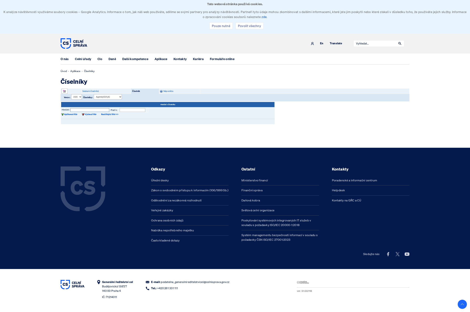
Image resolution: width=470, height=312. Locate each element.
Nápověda (167, 91)
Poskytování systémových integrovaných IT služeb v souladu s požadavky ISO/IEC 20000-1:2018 (276, 222)
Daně (112, 59)
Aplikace (161, 59)
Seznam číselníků (90, 91)
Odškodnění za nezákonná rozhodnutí (176, 200)
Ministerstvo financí (254, 180)
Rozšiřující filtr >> (109, 114)
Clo (99, 59)
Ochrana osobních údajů (167, 220)
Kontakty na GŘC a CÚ (346, 200)
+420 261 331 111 (167, 288)
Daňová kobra (250, 200)
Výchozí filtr (90, 114)
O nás (65, 59)
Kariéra (198, 59)
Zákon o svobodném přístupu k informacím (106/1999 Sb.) (190, 190)
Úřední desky (160, 180)
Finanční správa (252, 190)
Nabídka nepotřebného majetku (172, 230)
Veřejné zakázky (162, 210)
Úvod (64, 71)
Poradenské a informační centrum (354, 180)
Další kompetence (135, 59)
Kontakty (180, 59)
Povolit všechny (249, 26)
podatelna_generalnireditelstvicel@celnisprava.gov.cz (195, 282)
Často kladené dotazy (165, 240)
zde (264, 17)
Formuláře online (222, 59)
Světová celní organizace (257, 210)
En (321, 43)
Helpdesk (338, 190)
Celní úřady (83, 59)
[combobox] (375, 43)
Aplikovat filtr (70, 114)
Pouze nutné (221, 26)
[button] (400, 43)
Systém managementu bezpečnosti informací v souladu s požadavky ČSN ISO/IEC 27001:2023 (279, 237)
